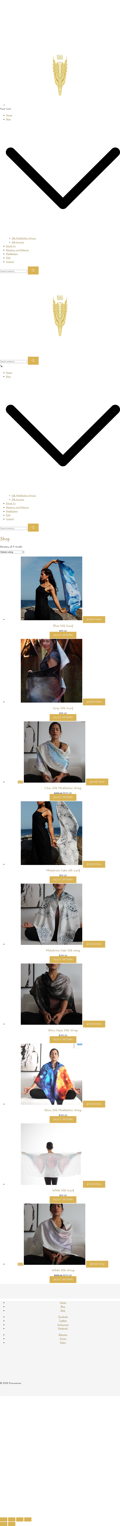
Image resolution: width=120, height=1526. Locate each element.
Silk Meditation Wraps (24, 238)
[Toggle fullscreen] (11, 1519)
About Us (11, 246)
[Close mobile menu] (1, 366)
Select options (63, 635)
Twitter (63, 1320)
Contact (10, 261)
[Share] (19, 1519)
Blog (63, 1306)
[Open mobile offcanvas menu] (1, 339)
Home (9, 115)
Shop (8, 119)
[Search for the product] (33, 270)
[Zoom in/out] (3, 1519)
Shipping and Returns (17, 250)
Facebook (63, 1317)
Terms (63, 1338)
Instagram (63, 1324)
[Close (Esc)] (27, 1519)
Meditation (12, 254)
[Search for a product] (3, 292)
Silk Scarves (18, 242)
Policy (63, 1342)
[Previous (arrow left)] (3, 1524)
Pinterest (63, 1328)
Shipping (62, 1334)
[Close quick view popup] (1, 36)
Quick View (94, 619)
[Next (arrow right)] (11, 1524)
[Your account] (2, 100)
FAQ (8, 258)
